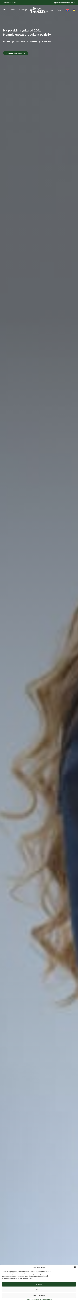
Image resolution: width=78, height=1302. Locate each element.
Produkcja (23, 10)
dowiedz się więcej (14, 53)
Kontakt (59, 10)
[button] (75, 1267)
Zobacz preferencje (39, 1295)
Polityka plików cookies (33, 1299)
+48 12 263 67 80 (10, 2)
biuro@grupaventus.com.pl (66, 2)
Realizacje (41, 10)
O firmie (12, 10)
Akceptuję (39, 1284)
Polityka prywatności (46, 1299)
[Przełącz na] (67, 10)
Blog (51, 10)
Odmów (39, 1290)
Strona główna (4, 10)
